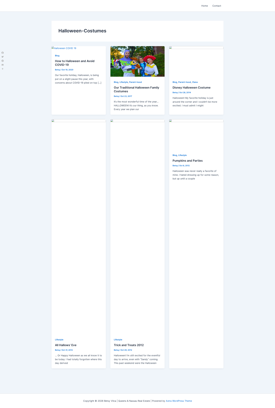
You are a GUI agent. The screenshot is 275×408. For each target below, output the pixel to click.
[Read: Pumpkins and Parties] (196, 134)
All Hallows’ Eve (65, 345)
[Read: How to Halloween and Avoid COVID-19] (64, 48)
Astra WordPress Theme (179, 400)
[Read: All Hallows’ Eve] (79, 226)
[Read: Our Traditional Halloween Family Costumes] (137, 61)
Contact (216, 5)
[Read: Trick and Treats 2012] (137, 226)
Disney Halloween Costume (192, 87)
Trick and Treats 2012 (129, 345)
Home (204, 5)
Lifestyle (124, 82)
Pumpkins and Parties (188, 160)
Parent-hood (135, 82)
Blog (57, 55)
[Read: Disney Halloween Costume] (196, 61)
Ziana (195, 82)
